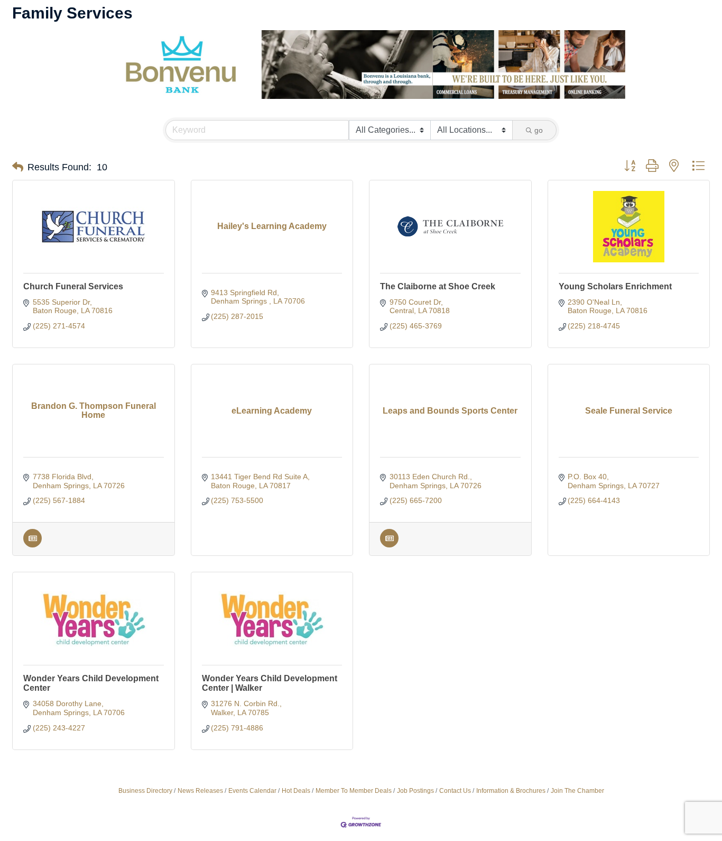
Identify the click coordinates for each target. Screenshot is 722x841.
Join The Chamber (577, 790)
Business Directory (145, 790)
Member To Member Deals (354, 790)
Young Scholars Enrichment (615, 286)
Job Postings (415, 790)
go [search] (538, 130)
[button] (17, 167)
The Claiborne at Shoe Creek (437, 286)
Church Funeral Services (73, 286)
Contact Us (455, 790)
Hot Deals (296, 790)
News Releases (200, 790)
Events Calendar (252, 790)
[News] (32, 545)
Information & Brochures (510, 790)
